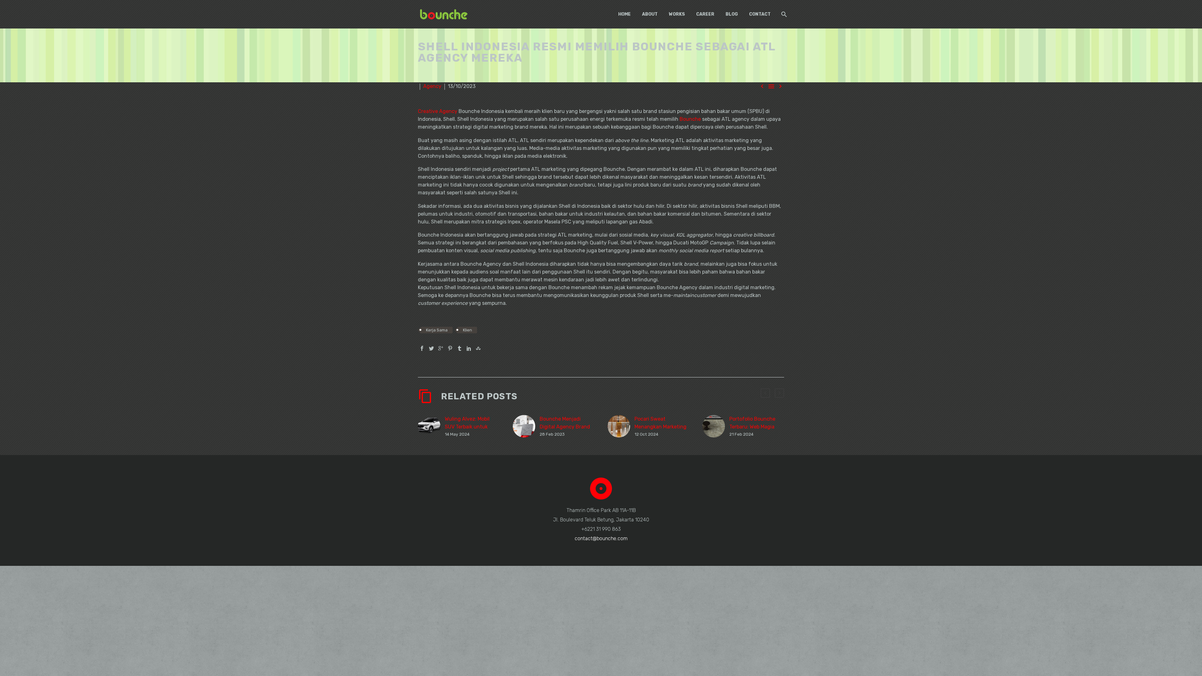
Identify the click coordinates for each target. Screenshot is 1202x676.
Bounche (690, 119)
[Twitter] (431, 348)
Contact (760, 14)
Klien (467, 330)
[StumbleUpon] (478, 348)
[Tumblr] (459, 348)
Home (624, 14)
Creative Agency (437, 111)
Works (677, 14)
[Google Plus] (440, 348)
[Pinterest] (450, 348)
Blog (732, 14)
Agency (432, 86)
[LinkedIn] (468, 348)
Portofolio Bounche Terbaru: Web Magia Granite (752, 427)
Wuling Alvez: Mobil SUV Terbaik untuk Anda (467, 427)
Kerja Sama (437, 330)
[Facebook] (421, 348)
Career (705, 14)
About (650, 14)
